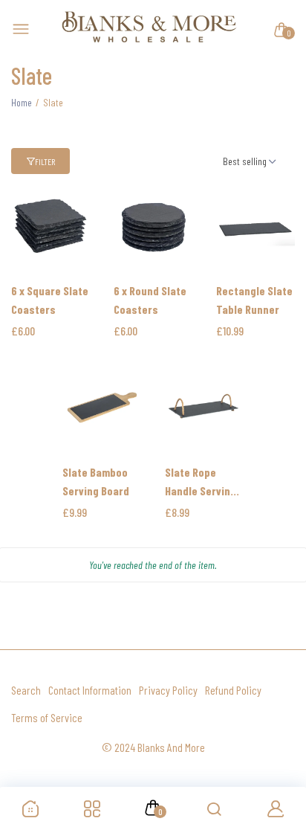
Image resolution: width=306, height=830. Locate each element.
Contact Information (89, 690)
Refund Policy (233, 690)
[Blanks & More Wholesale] (149, 29)
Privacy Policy (168, 690)
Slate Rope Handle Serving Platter (200, 482)
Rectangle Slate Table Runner (254, 299)
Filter (45, 161)
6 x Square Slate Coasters (49, 299)
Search (26, 690)
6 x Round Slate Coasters (150, 299)
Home (21, 102)
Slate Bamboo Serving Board (95, 481)
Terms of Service (46, 717)
